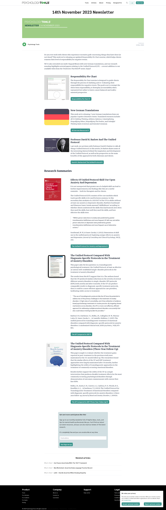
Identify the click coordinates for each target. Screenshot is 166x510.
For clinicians (25, 495)
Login (132, 3)
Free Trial (140, 3)
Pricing (108, 3)
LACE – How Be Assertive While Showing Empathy (65, 473)
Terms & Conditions (53, 508)
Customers (56, 497)
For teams (25, 500)
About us (55, 493)
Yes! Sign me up (66, 444)
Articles (93, 3)
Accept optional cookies (131, 504)
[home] (36, 2)
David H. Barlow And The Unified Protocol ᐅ (87, 162)
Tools (87, 3)
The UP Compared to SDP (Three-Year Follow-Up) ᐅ (90, 402)
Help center (87, 493)
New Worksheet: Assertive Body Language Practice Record (68, 468)
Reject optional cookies (152, 504)
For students (25, 497)
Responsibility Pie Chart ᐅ (81, 99)
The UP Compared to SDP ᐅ (81, 334)
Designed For (117, 3)
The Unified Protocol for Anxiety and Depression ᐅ (90, 246)
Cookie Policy (127, 500)
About (101, 3)
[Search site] (127, 2)
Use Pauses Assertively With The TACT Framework (65, 463)
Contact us (56, 495)
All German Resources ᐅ (80, 130)
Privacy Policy (63, 508)
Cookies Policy (72, 508)
